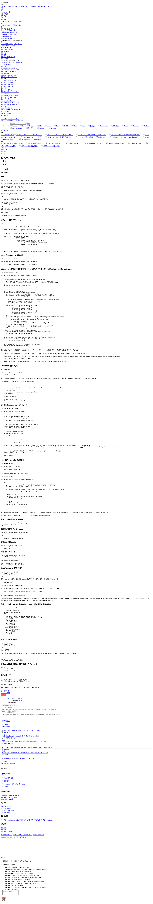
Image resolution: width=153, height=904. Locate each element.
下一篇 (7, 691)
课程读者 (14, 698)
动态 (5, 6)
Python (31, 126)
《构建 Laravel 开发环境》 (51, 146)
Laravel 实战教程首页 (7, 135)
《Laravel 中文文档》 (18, 143)
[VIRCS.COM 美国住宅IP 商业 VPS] (13, 784)
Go (23, 126)
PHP (40, 126)
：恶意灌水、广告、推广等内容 (17, 868)
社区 (2, 6)
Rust (75, 126)
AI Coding (42, 128)
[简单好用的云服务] (8, 778)
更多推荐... (5, 724)
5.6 (4, 164)
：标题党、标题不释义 (15, 885)
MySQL (66, 126)
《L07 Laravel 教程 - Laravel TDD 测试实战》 (125, 137)
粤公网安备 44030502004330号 (23, 835)
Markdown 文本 (5, 693)
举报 (3, 898)
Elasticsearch (104, 126)
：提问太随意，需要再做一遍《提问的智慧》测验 (23, 877)
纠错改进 (3, 695)
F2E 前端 (115, 126)
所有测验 (3, 829)
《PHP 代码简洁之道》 (54, 143)
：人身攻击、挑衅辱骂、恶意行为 (19, 873)
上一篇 (3, 691)
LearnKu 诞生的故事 (7, 799)
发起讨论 (4, 763)
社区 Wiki (21, 6)
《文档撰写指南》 (6, 808)
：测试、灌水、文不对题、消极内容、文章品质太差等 (25, 870)
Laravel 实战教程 (41, 6)
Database (136, 126)
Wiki (10, 130)
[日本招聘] (5, 781)
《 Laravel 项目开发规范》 (29, 146)
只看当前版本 (11, 763)
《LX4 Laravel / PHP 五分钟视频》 (31, 139)
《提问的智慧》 (6, 812)
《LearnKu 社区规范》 (8, 810)
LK (83, 126)
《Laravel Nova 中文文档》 (116, 143)
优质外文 (27, 6)
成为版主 (3, 828)
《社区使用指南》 (6, 806)
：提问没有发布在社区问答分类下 (18, 879)
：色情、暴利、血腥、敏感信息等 (18, 871)
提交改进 (3, 153)
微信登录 (3, 151)
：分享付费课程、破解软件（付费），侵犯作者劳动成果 (25, 887)
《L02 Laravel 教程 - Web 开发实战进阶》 (60, 135)
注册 (2, 10)
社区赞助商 (6, 774)
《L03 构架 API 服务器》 (8, 707)
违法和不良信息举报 (38, 835)
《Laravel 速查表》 (36, 143)
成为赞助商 (5, 786)
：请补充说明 (12, 889)
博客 (3, 728)
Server (126, 126)
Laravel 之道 (6, 12)
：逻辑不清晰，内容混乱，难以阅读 (20, 883)
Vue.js (49, 126)
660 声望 (19, 699)
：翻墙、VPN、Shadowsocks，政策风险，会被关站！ (24, 875)
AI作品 (9, 6)
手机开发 (31, 128)
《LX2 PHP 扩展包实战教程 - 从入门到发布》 (91, 137)
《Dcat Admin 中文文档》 (94, 143)
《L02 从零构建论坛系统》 (9, 712)
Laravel (14, 126)
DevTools (146, 126)
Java (57, 126)
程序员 (92, 126)
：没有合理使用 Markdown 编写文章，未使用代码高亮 (24, 881)
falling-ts (9, 698)
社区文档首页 (5, 143)
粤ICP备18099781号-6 (6, 835)
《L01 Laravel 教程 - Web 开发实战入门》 (29, 135)
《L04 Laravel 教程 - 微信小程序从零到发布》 (125, 135)
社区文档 (49, 6)
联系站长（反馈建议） (8, 831)
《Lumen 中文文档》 (136, 143)
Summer (4, 837)
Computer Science (17, 128)
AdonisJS (53, 128)
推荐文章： (6, 721)
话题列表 (15, 6)
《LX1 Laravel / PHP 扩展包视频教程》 (59, 137)
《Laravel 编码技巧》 (74, 143)
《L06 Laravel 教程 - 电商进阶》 (32, 137)
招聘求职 (33, 6)
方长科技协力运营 (21, 837)
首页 (28, 124)
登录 (2, 8)
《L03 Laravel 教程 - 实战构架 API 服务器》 (92, 135)
